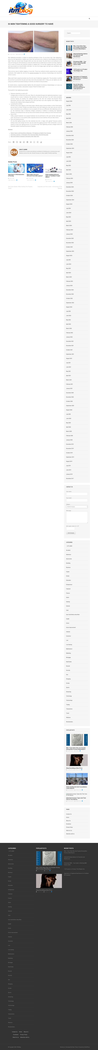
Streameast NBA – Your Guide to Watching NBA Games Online (79, 63)
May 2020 (68, 422)
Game (67, 597)
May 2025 (68, 165)
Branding (68, 563)
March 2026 (69, 122)
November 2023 (70, 242)
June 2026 (68, 109)
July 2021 (68, 362)
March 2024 (69, 225)
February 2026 (69, 127)
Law (67, 640)
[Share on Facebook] (13, 142)
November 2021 (70, 345)
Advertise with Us (70, 833)
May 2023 (68, 268)
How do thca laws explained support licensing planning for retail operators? (79, 86)
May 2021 (68, 371)
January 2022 (69, 337)
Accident (68, 550)
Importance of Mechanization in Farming (16, 175)
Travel (67, 713)
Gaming (68, 601)
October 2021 (69, 350)
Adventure (68, 554)
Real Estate (69, 661)
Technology (69, 696)
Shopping (68, 679)
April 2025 (68, 169)
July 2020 (68, 414)
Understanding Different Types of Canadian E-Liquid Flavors (52, 176)
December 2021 (70, 341)
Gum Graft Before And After (73, 614)
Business (68, 567)
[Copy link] (41, 142)
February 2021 (69, 384)
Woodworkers (69, 721)
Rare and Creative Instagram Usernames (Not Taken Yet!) (25, 136)
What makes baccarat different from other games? (35, 175)
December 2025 (70, 135)
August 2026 (69, 101)
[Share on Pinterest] (27, 142)
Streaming (68, 691)
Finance (68, 593)
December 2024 (70, 187)
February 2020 (69, 435)
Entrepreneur (69, 584)
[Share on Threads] (37, 142)
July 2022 (68, 311)
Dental (67, 576)
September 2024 (70, 199)
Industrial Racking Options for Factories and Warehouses (80, 55)
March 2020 (69, 431)
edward (77, 751)
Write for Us (69, 830)
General (68, 606)
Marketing (68, 653)
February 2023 (69, 281)
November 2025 (70, 139)
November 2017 (70, 478)
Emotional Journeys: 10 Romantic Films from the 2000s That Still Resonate (29, 134)
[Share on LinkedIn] (20, 142)
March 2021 (69, 380)
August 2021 (69, 358)
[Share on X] (17, 142)
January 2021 (69, 388)
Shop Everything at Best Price (74, 768)
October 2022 (69, 298)
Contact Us (69, 814)
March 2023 (69, 277)
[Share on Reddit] (30, 142)
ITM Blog (19, 1047)
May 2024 (68, 217)
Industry (68, 631)
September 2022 (70, 302)
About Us (68, 820)
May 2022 (68, 320)
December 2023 (70, 238)
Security (68, 670)
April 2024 (68, 221)
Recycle (68, 666)
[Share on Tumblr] (34, 142)
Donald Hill (20, 54)
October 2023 (69, 247)
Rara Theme (75, 1047)
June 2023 (68, 264)
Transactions (69, 709)
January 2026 (69, 131)
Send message (71, 532)
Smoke (68, 683)
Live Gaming (69, 644)
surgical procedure (34, 73)
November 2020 (70, 397)
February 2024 (69, 229)
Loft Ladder (69, 546)
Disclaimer (68, 824)
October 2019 (69, 452)
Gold (67, 610)
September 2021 (70, 354)
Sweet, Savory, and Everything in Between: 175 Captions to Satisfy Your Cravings (31, 133)
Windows (68, 717)
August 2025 (69, 152)
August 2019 (69, 461)
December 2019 (70, 444)
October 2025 (69, 144)
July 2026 (68, 105)
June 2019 (68, 470)
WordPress (87, 1047)
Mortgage (68, 657)
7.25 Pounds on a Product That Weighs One (80, 70)
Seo (67, 674)
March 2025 (69, 174)
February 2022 (69, 332)
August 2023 (69, 255)
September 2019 (70, 457)
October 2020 (69, 401)
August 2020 (69, 410)
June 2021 (68, 367)
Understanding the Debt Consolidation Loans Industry (76, 787)
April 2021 (68, 375)
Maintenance (69, 649)
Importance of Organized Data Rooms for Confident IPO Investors (80, 78)
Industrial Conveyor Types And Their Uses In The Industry (76, 798)
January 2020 (69, 440)
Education (68, 580)
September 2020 (70, 405)
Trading (68, 704)
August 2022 (69, 307)
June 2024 (68, 212)
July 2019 (68, 465)
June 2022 (68, 315)
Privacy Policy (69, 827)
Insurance (68, 636)
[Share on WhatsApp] (24, 142)
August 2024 (69, 204)
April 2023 (68, 272)
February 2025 (69, 178)
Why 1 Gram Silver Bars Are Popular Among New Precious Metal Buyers (80, 47)
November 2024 (70, 191)
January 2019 (69, 474)
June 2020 (68, 418)
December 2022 (70, 289)
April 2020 (68, 427)
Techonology (69, 700)
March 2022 (69, 328)
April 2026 (68, 118)
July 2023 (68, 259)
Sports (67, 687)
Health (67, 619)
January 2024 (69, 234)
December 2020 (70, 392)
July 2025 (68, 157)
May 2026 (68, 114)
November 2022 (70, 294)
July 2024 (68, 208)
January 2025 (69, 182)
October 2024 (69, 195)
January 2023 (69, 285)
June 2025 (68, 161)
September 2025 (70, 148)
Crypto (67, 571)
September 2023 (70, 251)
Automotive (69, 558)
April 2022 (68, 324)
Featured (68, 588)
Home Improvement (71, 627)
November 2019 (70, 448)
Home (67, 623)
